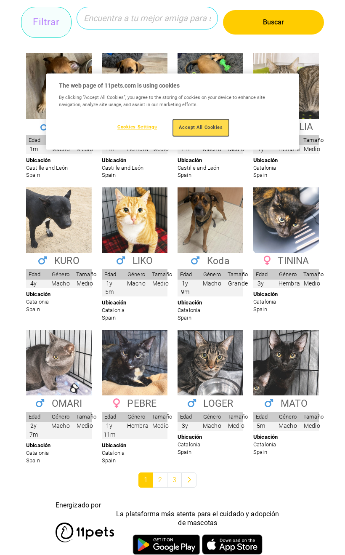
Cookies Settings (137, 127)
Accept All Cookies (201, 128)
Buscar (273, 22)
